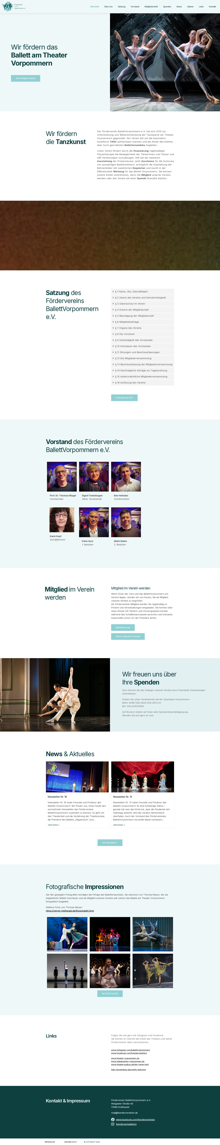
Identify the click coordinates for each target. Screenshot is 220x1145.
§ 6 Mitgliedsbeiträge (127, 322)
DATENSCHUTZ (70, 1142)
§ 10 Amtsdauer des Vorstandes (133, 346)
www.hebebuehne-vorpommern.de (127, 1061)
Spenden (167, 6)
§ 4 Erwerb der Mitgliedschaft (132, 309)
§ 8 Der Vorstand (124, 334)
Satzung (121, 6)
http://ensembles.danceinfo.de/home (128, 1069)
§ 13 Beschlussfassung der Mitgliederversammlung (143, 364)
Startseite (94, 6)
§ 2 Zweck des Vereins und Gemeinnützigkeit (140, 297)
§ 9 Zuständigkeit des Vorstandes (134, 340)
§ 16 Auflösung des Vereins (130, 382)
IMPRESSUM (50, 1142)
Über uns (108, 6)
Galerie (190, 6)
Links (201, 6)
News (179, 6)
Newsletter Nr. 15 (122, 796)
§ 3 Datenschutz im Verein (130, 303)
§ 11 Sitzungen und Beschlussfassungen (137, 352)
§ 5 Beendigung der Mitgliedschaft (134, 315)
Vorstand (135, 6)
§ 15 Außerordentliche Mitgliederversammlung (141, 376)
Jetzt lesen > (54, 825)
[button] (142, 292)
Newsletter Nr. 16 (57, 796)
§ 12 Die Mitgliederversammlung (133, 358)
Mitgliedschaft (151, 6)
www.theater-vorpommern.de (125, 1058)
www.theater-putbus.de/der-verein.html (130, 1064)
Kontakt (212, 6)
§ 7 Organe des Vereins (128, 328)
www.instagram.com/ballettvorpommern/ (130, 1050)
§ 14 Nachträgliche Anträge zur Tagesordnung (141, 370)
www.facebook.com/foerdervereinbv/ (129, 1053)
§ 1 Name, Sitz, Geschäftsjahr (131, 291)
